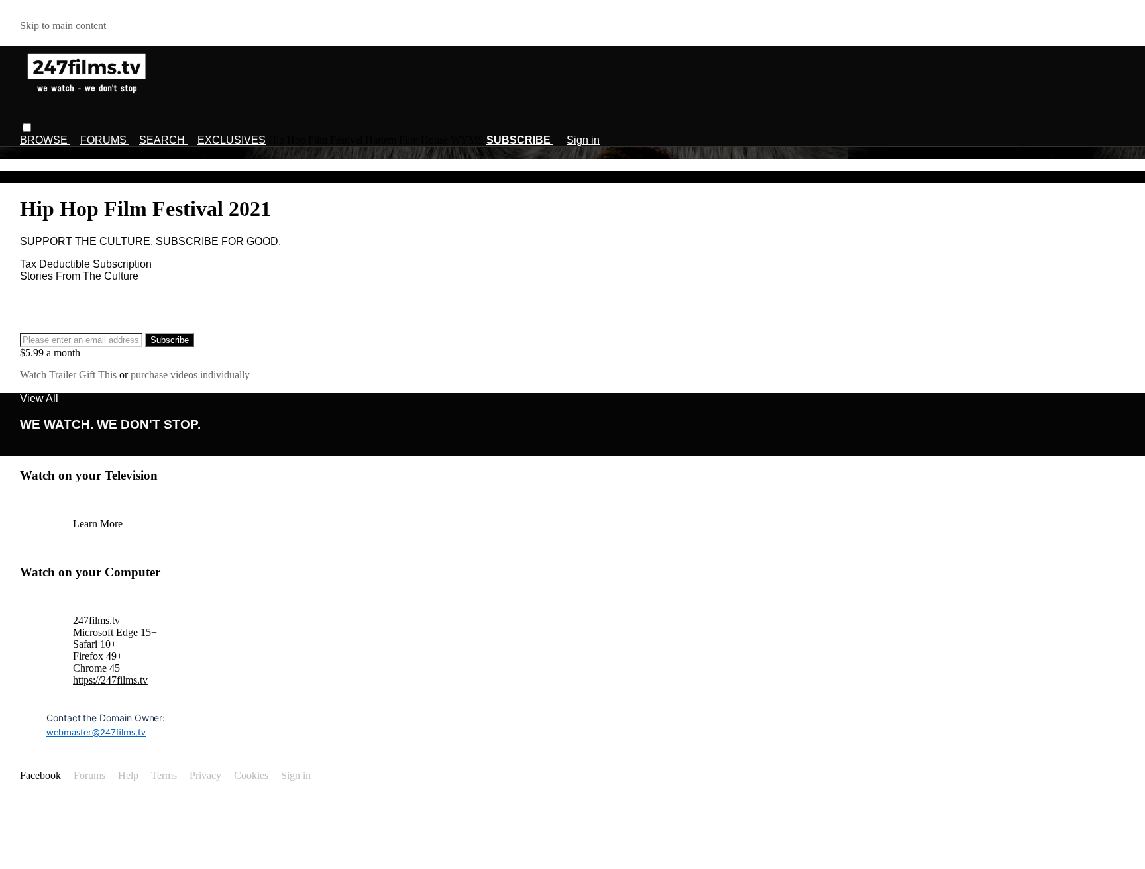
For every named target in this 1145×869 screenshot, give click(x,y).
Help (129, 775)
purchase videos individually (190, 374)
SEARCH (163, 140)
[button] (27, 127)
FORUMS (104, 140)
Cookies (252, 775)
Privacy (207, 775)
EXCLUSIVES (231, 140)
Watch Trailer (49, 374)
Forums (89, 775)
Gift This (99, 374)
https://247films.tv (110, 680)
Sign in (583, 140)
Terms (165, 775)
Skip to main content (63, 25)
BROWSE (45, 140)
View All (39, 398)
